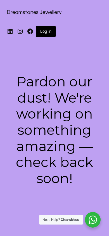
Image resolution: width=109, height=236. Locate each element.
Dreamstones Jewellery (34, 11)
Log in (45, 31)
